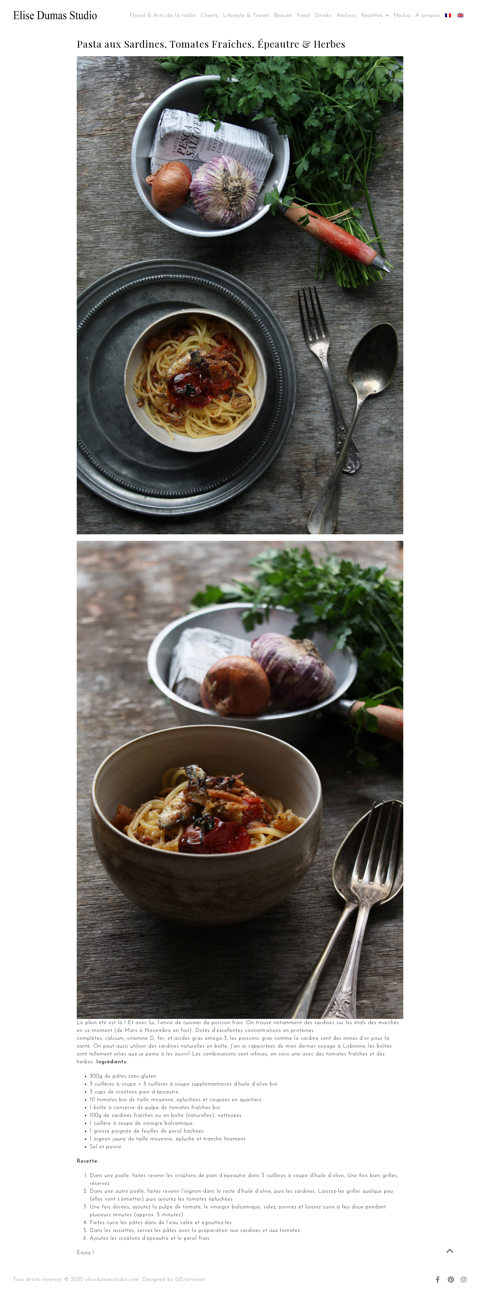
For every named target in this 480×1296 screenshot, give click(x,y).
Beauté (283, 16)
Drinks (323, 16)
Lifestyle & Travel (246, 16)
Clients (209, 16)
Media (401, 16)
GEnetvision (190, 1279)
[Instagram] (463, 1279)
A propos (427, 16)
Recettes (371, 16)
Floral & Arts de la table (163, 16)
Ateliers (346, 16)
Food (303, 16)
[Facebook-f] (437, 1279)
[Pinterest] (450, 1279)
